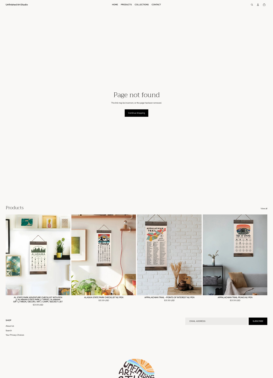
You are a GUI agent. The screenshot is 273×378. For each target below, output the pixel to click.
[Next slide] (66, 255)
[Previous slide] (10, 255)
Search (9, 330)
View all (264, 208)
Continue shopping (136, 113)
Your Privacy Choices (15, 335)
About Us (10, 326)
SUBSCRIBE (258, 321)
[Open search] (252, 5)
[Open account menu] (258, 5)
